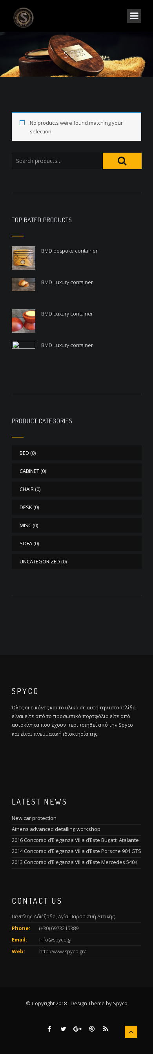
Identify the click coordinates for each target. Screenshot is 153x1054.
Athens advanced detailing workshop (56, 828)
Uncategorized (40, 561)
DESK (26, 507)
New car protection (34, 817)
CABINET (29, 470)
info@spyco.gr (55, 939)
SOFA (26, 543)
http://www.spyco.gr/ (62, 951)
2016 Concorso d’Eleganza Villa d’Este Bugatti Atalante (75, 840)
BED (24, 452)
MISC (25, 525)
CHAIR (27, 489)
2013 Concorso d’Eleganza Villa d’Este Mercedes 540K (75, 862)
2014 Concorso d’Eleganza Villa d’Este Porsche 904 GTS (76, 851)
